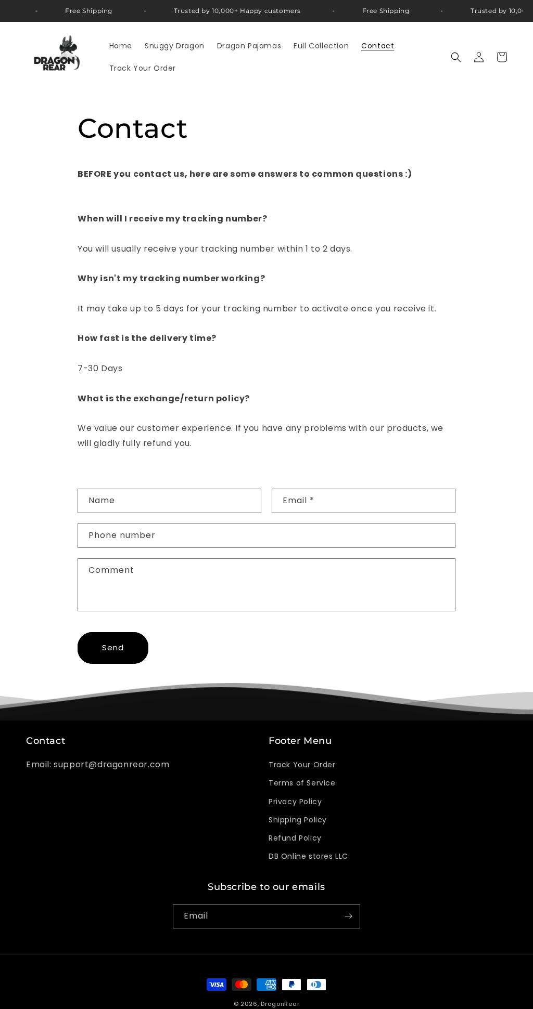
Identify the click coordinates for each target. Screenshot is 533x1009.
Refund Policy (295, 838)
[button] (456, 57)
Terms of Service (302, 783)
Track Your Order (302, 764)
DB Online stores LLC (308, 856)
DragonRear (280, 1004)
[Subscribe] (348, 916)
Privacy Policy (295, 801)
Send (113, 647)
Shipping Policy (298, 820)
